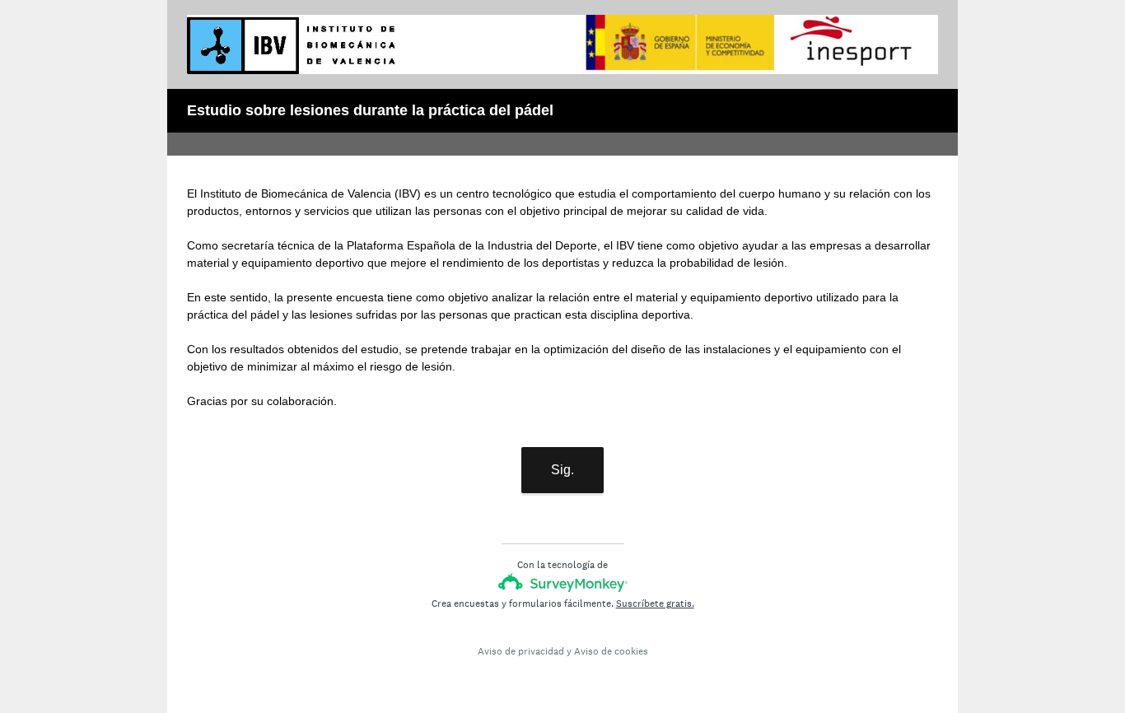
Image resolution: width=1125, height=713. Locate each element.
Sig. (562, 470)
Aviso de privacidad (521, 651)
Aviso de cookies (611, 651)
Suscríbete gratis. (655, 603)
